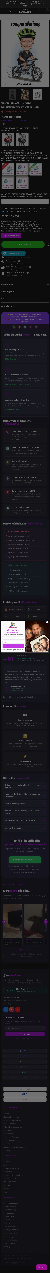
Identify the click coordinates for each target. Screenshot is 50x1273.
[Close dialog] (47, 622)
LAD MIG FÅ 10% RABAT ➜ (13, 646)
